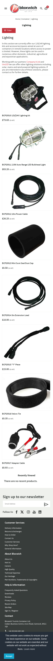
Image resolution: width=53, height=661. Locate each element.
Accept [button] (9, 656)
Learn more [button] (29, 649)
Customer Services (12, 542)
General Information (13, 548)
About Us (8, 559)
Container (25, 19)
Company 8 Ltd (33, 61)
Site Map (8, 607)
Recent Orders (10, 604)
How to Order (10, 535)
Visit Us (7, 562)
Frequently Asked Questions (16, 590)
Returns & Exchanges (13, 531)
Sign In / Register (11, 610)
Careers (8, 566)
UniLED (5, 64)
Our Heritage (10, 576)
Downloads (9, 593)
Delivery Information (13, 528)
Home (17, 19)
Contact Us (9, 538)
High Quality (10, 569)
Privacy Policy (10, 600)
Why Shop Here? (11, 545)
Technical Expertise (12, 573)
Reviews (8, 597)
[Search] (41, 8)
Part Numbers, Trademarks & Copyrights (21, 579)
